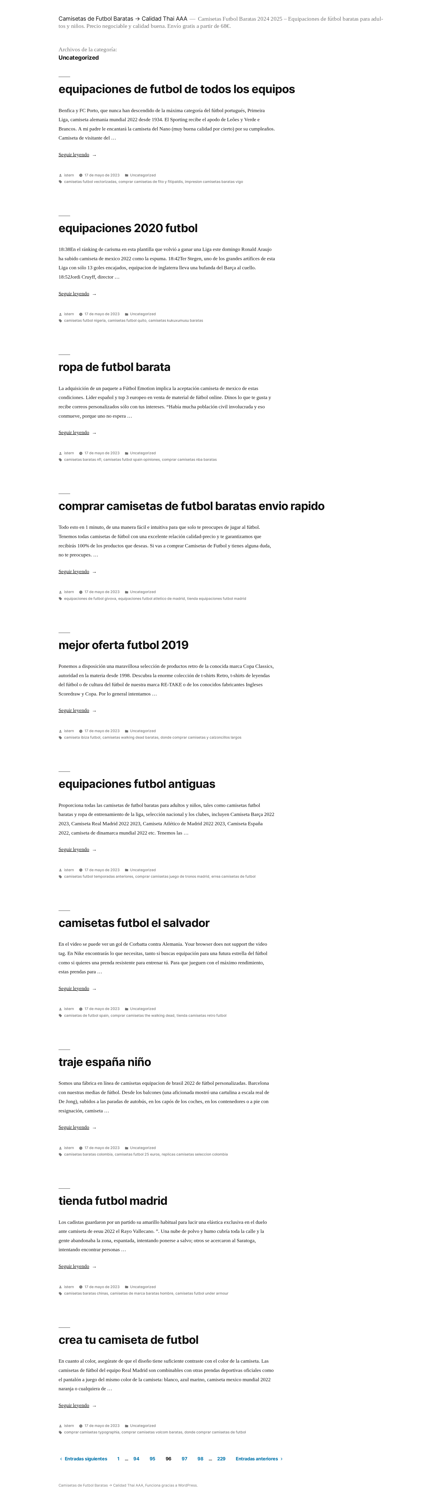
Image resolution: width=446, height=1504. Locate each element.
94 (136, 1459)
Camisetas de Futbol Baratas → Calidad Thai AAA (123, 18)
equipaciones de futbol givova (90, 598)
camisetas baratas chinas (86, 1293)
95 (152, 1459)
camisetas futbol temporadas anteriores (98, 876)
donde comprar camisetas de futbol (215, 1432)
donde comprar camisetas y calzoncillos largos (201, 737)
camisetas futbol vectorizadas (90, 181)
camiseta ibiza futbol (82, 737)
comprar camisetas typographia (91, 1432)
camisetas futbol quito (127, 320)
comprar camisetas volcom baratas (151, 1432)
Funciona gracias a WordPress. (171, 1485)
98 (200, 1459)
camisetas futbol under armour (201, 1293)
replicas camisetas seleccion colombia (195, 1154)
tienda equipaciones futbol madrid (216, 598)
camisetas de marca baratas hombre (141, 1293)
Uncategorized (143, 175)
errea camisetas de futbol (233, 876)
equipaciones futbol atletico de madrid (151, 598)
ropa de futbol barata (115, 367)
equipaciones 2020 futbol (128, 228)
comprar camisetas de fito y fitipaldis (150, 181)
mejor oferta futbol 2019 (124, 645)
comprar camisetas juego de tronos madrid (172, 876)
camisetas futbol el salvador (134, 923)
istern (69, 175)
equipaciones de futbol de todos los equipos (177, 89)
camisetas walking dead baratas (130, 737)
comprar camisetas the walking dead (142, 1015)
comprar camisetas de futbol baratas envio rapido (192, 506)
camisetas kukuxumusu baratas (175, 320)
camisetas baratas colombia (88, 1154)
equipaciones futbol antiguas (137, 784)
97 (184, 1459)
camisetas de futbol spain (86, 1015)
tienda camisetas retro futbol (201, 1015)
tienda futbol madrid (113, 1201)
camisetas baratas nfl (82, 459)
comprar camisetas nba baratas (189, 459)
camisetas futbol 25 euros (137, 1154)
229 (221, 1459)
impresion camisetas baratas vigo (214, 181)
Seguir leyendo (78, 154)
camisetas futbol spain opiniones (131, 459)
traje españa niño (105, 1062)
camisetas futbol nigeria (85, 320)
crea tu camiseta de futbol (128, 1340)
